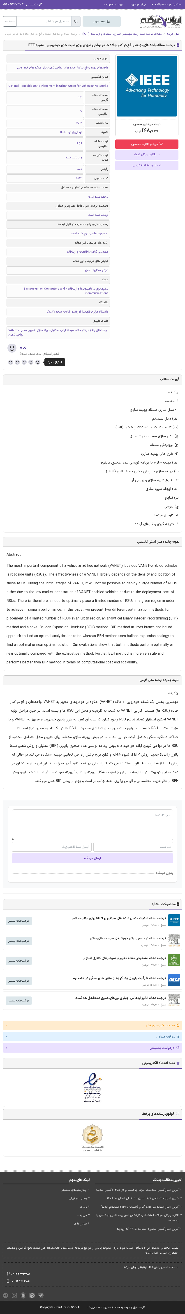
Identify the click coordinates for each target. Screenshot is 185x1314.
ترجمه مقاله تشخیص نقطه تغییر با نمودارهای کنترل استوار (124, 958)
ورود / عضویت (113, 4)
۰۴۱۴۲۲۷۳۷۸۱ (20, 1274)
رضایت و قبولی (78, 1198)
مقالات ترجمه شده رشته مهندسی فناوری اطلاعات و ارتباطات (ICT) (122, 34)
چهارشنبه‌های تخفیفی (74, 1190)
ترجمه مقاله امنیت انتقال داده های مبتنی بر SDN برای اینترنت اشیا (119, 918)
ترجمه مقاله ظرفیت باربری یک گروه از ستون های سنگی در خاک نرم (119, 978)
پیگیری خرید (138, 4)
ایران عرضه (173, 34)
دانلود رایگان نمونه (145, 154)
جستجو (9, 21)
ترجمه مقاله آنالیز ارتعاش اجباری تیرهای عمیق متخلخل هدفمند (120, 998)
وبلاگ (83, 1207)
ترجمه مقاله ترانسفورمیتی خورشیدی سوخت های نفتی (128, 938)
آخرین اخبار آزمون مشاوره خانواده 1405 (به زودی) (148, 1229)
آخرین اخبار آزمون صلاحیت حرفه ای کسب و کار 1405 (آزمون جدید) (137, 1190)
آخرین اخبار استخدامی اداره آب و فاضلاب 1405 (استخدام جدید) (140, 1207)
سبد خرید (99, 21)
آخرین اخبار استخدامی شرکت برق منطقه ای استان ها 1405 (143, 1198)
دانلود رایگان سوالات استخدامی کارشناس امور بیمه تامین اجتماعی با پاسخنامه (137, 1218)
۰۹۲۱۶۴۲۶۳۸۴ (21, 1281)
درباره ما (82, 1215)
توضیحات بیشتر (18, 921)
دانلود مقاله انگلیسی (145, 165)
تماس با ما (80, 1224)
